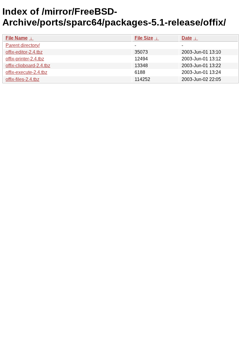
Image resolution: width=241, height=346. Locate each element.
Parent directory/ (23, 45)
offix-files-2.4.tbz (22, 79)
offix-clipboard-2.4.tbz (28, 65)
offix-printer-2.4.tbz (25, 58)
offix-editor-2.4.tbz (24, 52)
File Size (144, 37)
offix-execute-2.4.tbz (26, 72)
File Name (17, 37)
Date (187, 37)
